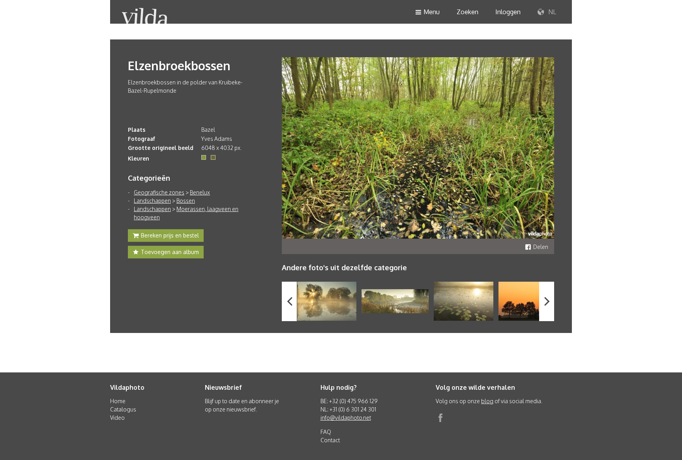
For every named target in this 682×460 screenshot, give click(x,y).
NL (551, 12)
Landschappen (152, 200)
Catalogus (123, 409)
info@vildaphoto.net (345, 417)
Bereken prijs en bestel (170, 235)
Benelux (200, 192)
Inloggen (508, 12)
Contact (330, 440)
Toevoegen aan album (170, 252)
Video (117, 417)
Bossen (185, 200)
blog (487, 401)
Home (118, 401)
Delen (540, 246)
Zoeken (467, 12)
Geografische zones (159, 192)
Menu (431, 12)
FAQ (325, 431)
